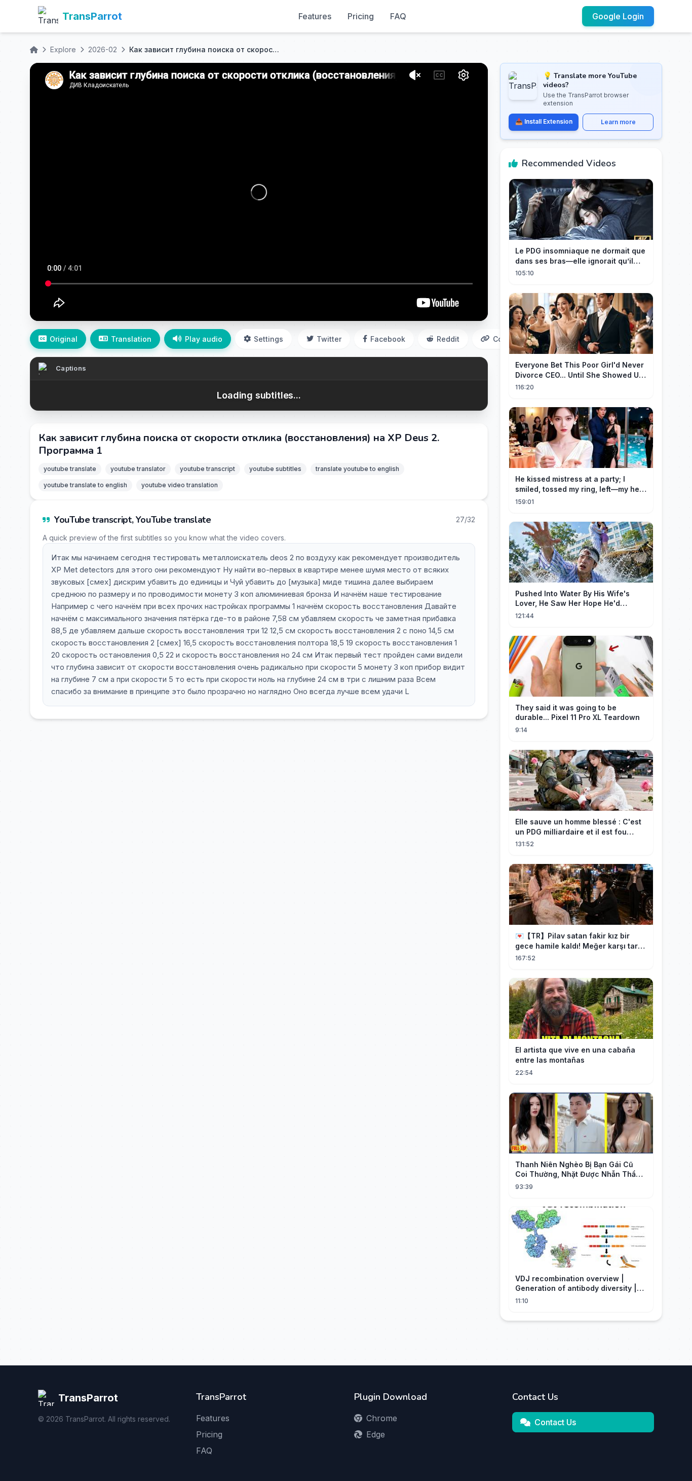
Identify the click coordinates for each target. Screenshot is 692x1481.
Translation (131, 339)
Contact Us (555, 1422)
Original (64, 339)
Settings (268, 339)
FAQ (398, 16)
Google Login (618, 16)
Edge (375, 1434)
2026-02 (102, 49)
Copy (502, 339)
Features (314, 16)
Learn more (618, 122)
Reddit (448, 339)
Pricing (361, 16)
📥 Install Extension (543, 121)
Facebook (387, 339)
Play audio (203, 339)
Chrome (381, 1418)
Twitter (329, 339)
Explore (63, 49)
